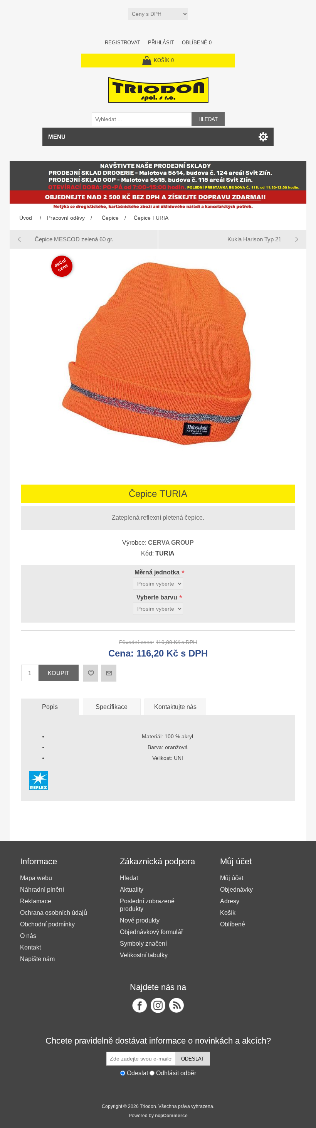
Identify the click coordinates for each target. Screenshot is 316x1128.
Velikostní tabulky (144, 955)
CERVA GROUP (171, 542)
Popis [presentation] (50, 707)
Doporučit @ (108, 673)
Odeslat (192, 1059)
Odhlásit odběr (176, 1073)
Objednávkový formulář (151, 932)
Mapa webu (36, 878)
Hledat (208, 119)
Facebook (139, 1005)
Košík (227, 912)
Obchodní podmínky (47, 924)
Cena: (121, 653)
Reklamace (35, 901)
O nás (28, 936)
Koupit (58, 673)
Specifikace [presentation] (112, 707)
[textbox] (142, 119)
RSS (176, 1005)
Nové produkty (140, 920)
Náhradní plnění (42, 889)
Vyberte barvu (157, 597)
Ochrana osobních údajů (53, 912)
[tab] (50, 707)
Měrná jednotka (157, 572)
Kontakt (30, 947)
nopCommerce (171, 1115)
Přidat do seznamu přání (90, 673)
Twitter (158, 1005)
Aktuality (131, 889)
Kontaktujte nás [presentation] (175, 707)
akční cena (61, 265)
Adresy (229, 901)
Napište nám (37, 959)
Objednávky (236, 889)
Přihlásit (161, 42)
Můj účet (231, 878)
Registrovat (122, 42)
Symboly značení (143, 943)
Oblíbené (232, 924)
